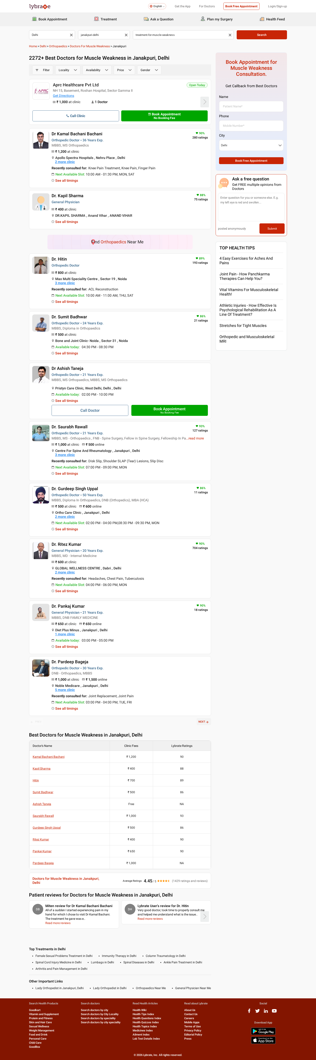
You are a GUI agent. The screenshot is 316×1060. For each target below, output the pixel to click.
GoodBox (34, 1046)
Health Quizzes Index (146, 1022)
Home (33, 46)
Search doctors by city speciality (100, 1022)
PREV (38, 721)
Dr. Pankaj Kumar (68, 606)
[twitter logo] (257, 1012)
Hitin (36, 780)
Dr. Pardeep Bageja (70, 661)
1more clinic (65, 634)
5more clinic (65, 690)
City (222, 135)
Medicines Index (143, 1030)
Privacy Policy (192, 1030)
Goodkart (34, 1010)
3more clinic (65, 283)
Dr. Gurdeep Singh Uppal (75, 488)
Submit (272, 228)
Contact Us (191, 1014)
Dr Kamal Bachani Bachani (77, 133)
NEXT (201, 721)
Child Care (35, 1042)
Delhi (43, 46)
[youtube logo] (274, 1012)
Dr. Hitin (59, 259)
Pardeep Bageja (43, 863)
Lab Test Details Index (146, 1038)
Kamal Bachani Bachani (48, 756)
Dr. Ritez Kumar (66, 544)
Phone (224, 116)
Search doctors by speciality (98, 1018)
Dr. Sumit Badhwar (69, 316)
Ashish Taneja (42, 804)
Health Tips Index (143, 1014)
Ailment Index (141, 1034)
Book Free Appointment (241, 6)
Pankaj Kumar (42, 851)
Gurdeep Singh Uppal (47, 827)
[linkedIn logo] (265, 1012)
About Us (189, 1010)
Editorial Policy (193, 1034)
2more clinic (65, 162)
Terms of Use (192, 1026)
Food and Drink (38, 1034)
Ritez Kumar (41, 839)
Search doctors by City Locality (99, 1014)
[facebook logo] (249, 1012)
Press (188, 1038)
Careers (189, 1018)
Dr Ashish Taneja (67, 368)
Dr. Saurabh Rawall (69, 426)
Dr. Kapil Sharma (67, 195)
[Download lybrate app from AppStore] (263, 1043)
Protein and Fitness (41, 1018)
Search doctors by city (94, 1010)
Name (223, 97)
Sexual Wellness (39, 1026)
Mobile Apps (191, 1022)
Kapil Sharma (42, 768)
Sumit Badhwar (43, 792)
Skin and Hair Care (40, 1022)
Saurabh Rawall (43, 815)
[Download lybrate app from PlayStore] (263, 1034)
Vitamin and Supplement (44, 1014)
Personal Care (37, 1038)
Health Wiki (139, 1010)
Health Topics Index (145, 1026)
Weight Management (41, 1030)
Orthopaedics (58, 46)
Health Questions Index (147, 1018)
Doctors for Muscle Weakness (90, 46)
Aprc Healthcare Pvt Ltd (76, 84)
